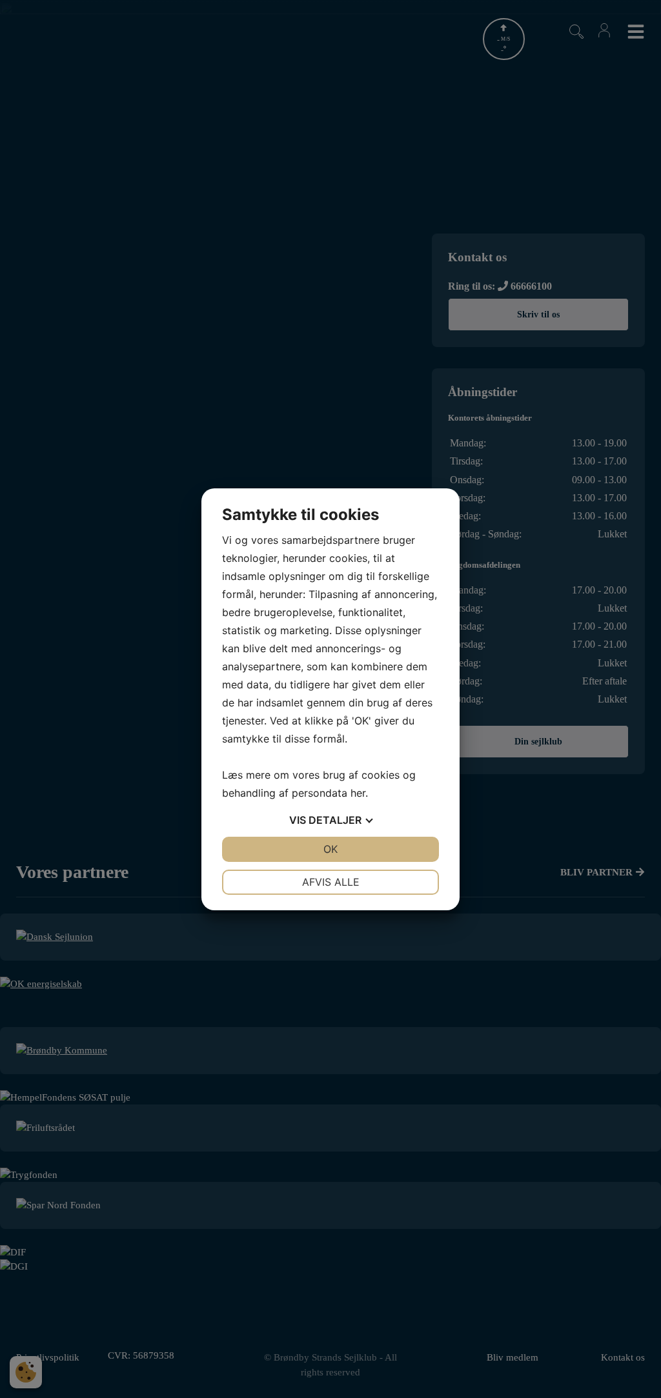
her (358, 792)
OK (330, 849)
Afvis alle (331, 881)
